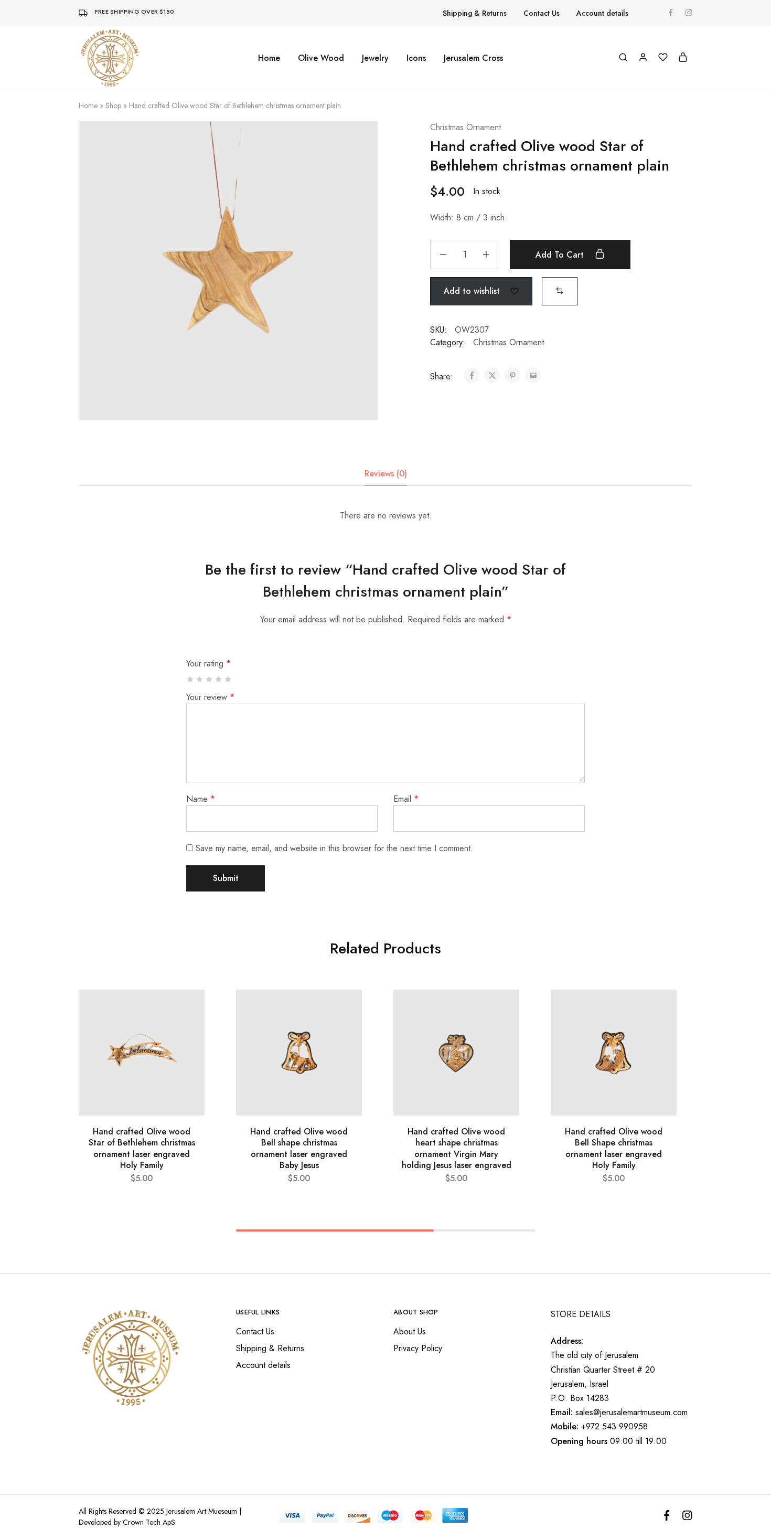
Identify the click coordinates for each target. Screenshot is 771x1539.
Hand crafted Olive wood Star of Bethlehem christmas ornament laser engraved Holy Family (142, 1148)
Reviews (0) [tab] (386, 474)
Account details (602, 13)
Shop (113, 105)
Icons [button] (416, 58)
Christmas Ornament (465, 127)
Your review (210, 697)
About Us (409, 1331)
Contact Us (541, 13)
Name (200, 799)
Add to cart (561, 255)
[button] (559, 290)
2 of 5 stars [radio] (200, 679)
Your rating (208, 663)
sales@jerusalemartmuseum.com (631, 1412)
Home (269, 58)
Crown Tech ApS (149, 1522)
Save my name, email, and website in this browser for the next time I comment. (334, 848)
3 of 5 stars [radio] (209, 679)
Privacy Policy (417, 1348)
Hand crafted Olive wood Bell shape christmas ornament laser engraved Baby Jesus (299, 1148)
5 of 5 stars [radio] (228, 679)
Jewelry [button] (375, 58)
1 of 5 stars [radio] (190, 679)
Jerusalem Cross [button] (473, 58)
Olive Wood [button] (321, 58)
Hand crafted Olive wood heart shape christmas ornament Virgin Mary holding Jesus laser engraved (456, 1148)
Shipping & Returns (475, 13)
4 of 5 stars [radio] (219, 679)
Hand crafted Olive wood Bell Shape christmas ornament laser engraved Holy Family (613, 1148)
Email (406, 799)
